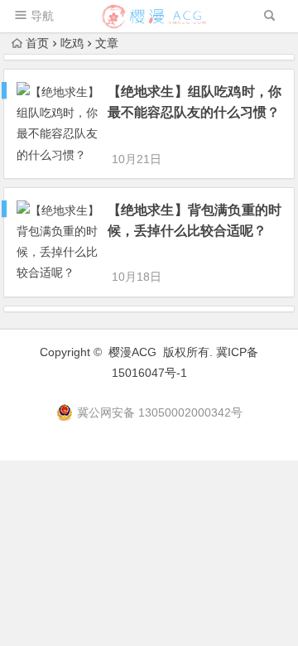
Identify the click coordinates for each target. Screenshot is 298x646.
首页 (37, 43)
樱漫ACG (132, 352)
